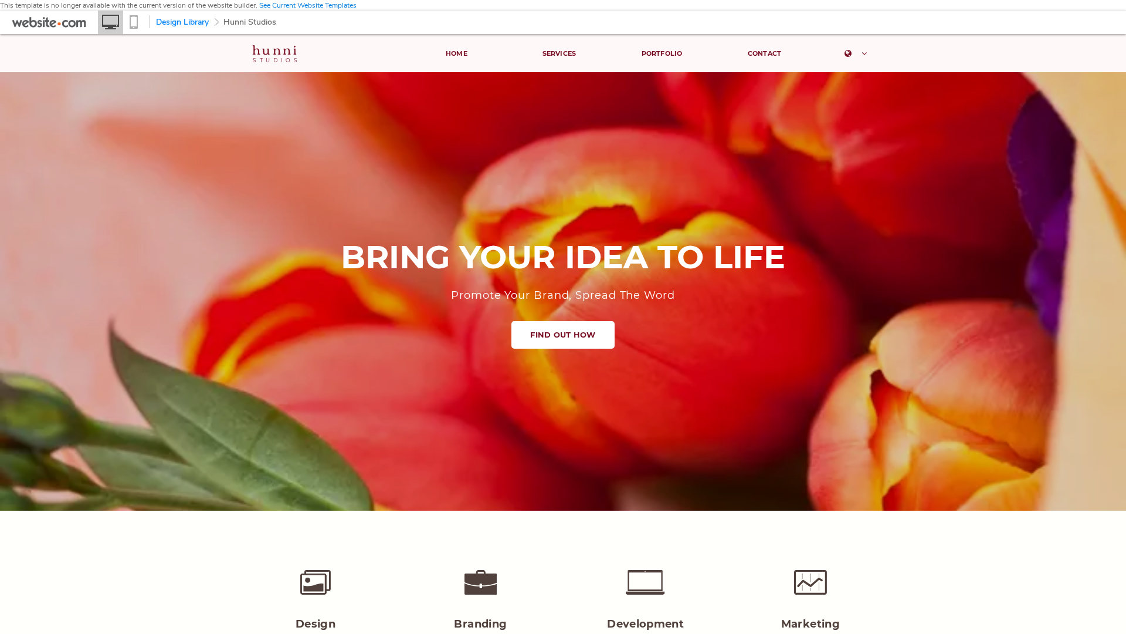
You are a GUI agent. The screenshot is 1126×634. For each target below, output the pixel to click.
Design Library (182, 22)
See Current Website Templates (308, 5)
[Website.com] (49, 25)
